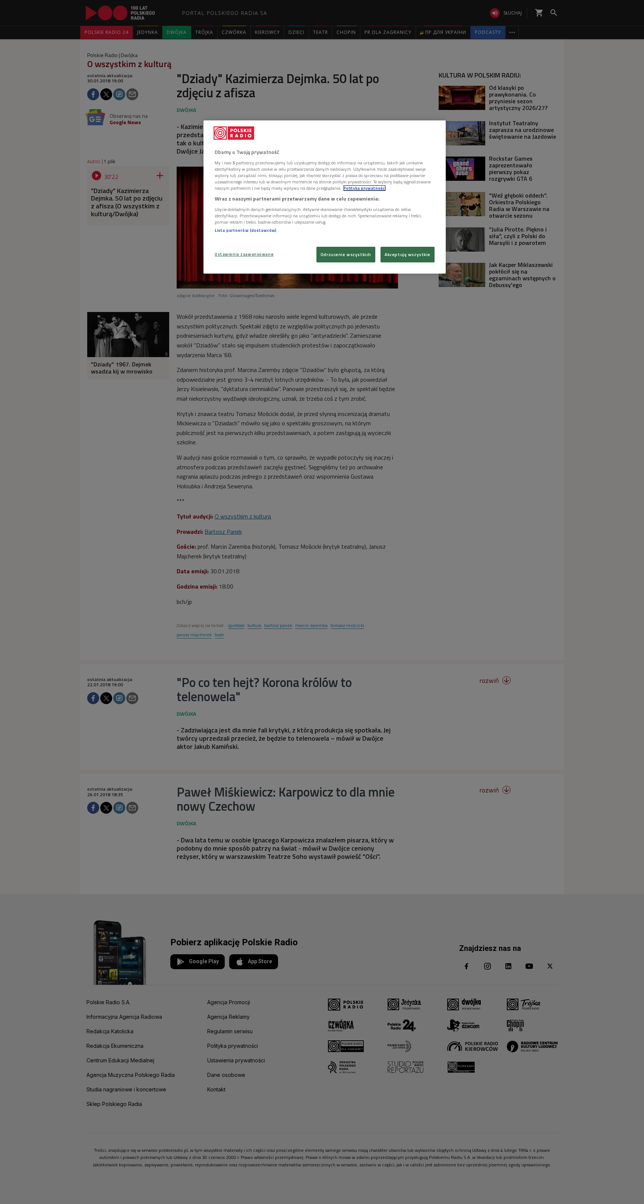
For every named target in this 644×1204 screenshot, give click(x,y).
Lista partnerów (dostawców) (245, 230)
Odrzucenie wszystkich (346, 254)
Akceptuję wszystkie (407, 254)
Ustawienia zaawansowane (244, 254)
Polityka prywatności (364, 188)
